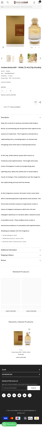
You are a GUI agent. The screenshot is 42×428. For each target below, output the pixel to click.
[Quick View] (29, 332)
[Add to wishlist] (35, 102)
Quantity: (3, 87)
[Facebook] (4, 395)
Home (2, 7)
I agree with (6, 107)
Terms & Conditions (15, 107)
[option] (21, 29)
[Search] (8, 2)
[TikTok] (19, 395)
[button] (35, 47)
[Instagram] (9, 395)
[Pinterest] (14, 395)
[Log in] (34, 2)
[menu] (2, 2)
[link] (11, 308)
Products (8, 7)
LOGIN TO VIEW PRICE (6, 82)
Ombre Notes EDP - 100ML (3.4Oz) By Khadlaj (21, 353)
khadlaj (8, 71)
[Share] (39, 102)
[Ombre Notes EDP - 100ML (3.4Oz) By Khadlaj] (21, 338)
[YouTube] (24, 395)
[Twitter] (30, 395)
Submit (33, 388)
